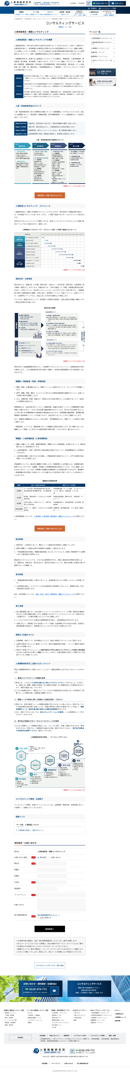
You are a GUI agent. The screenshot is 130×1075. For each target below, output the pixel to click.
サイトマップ (56, 1063)
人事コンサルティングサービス (100, 1010)
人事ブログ (77, 1013)
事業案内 (94, 8)
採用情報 (44, 1063)
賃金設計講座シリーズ (34, 1018)
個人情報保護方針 (82, 1063)
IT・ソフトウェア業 (10, 1020)
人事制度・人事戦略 (34, 1015)
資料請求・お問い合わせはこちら (50, 195)
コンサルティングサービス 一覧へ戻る (50, 965)
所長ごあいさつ (54, 1035)
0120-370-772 (38, 989)
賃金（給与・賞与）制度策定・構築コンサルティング (55, 594)
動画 (75, 1020)
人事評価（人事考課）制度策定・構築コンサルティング (54, 516)
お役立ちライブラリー (80, 1010)
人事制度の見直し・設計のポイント (31, 830)
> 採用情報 (80, 3)
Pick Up (30, 1013)
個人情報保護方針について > (49, 915)
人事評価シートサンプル (59, 1013)
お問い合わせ (68, 1063)
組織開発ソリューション (98, 1020)
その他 (54, 1027)
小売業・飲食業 (9, 1015)
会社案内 (20, 1037)
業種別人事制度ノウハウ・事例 (14, 1010)
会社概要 (42, 1035)
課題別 (30, 1022)
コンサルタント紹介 (79, 1035)
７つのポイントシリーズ (35, 1020)
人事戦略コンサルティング (98, 1018)
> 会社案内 (72, 3)
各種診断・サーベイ (97, 1022)
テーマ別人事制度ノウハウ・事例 (37, 1010)
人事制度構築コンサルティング (100, 1013)
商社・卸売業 (9, 1018)
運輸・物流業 (9, 1025)
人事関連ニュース (120, 1017)
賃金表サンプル (56, 1015)
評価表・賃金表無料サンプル (60, 1010)
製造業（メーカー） (11, 1013)
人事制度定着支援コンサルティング (101, 1015)
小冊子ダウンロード (79, 1015)
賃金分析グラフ (56, 1018)
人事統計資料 (77, 1018)
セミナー (117, 1010)
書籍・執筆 (112, 1035)
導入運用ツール (56, 1025)
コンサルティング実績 (109, 8)
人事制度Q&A (119, 1014)
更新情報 (117, 1021)
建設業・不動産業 (10, 1022)
